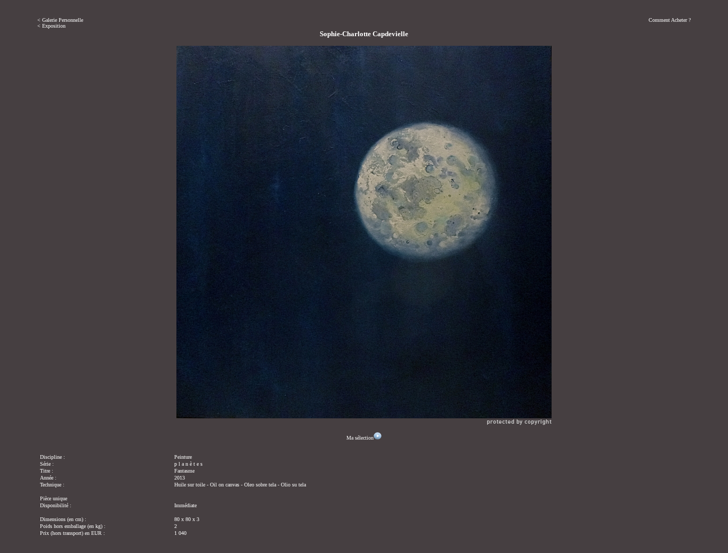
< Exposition (51, 26)
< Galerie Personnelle (60, 20)
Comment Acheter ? (670, 20)
